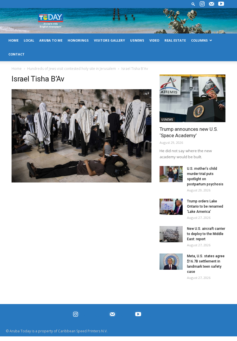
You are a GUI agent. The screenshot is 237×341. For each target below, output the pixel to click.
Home (17, 68)
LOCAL (29, 40)
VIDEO (154, 40)
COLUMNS (199, 40)
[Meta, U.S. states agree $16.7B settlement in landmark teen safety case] (171, 262)
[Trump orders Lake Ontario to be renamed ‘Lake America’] (171, 207)
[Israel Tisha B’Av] (81, 181)
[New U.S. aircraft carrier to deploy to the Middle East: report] (171, 234)
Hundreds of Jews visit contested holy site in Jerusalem (71, 68)
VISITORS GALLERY (109, 40)
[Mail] (211, 4)
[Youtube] (221, 4)
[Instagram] (202, 4)
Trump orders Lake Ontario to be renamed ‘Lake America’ (205, 206)
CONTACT (16, 54)
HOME (13, 40)
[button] (193, 4)
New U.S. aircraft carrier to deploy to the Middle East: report (206, 234)
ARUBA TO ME (50, 40)
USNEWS (137, 40)
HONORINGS (78, 40)
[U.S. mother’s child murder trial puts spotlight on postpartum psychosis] (171, 174)
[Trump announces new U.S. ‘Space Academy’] (192, 98)
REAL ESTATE (175, 40)
